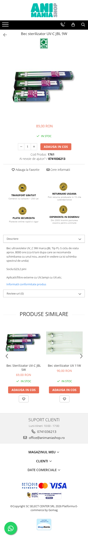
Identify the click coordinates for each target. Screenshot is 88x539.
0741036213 (46, 431)
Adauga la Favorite (27, 170)
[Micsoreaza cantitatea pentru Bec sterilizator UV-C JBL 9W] (21, 146)
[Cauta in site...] (83, 24)
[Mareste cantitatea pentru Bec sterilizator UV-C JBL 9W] (34, 146)
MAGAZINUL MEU (42, 452)
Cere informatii (60, 170)
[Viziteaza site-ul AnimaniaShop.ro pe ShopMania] (44, 524)
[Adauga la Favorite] (24, 398)
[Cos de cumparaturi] (73, 24)
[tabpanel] (44, 87)
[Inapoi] (3, 35)
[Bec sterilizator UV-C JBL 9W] (44, 87)
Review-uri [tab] (15, 293)
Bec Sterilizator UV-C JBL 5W (23, 367)
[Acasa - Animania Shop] (44, 10)
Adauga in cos (56, 147)
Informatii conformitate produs (26, 284)
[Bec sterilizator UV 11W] (64, 342)
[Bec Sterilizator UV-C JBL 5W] (23, 343)
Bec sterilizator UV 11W (64, 365)
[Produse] (6, 26)
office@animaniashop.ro (46, 437)
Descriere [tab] (12, 239)
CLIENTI (42, 461)
